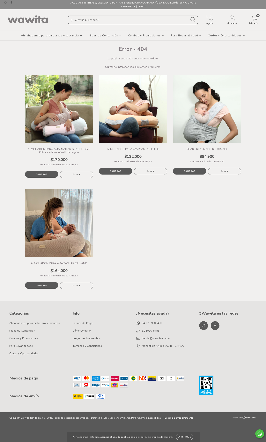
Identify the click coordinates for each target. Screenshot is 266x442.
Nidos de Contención (104, 35)
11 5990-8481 (150, 331)
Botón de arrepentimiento (179, 417)
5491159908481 (152, 323)
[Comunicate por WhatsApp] (259, 433)
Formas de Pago (82, 323)
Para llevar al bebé (185, 35)
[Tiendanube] (244, 418)
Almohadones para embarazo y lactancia (50, 35)
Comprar (41, 174)
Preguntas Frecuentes (86, 338)
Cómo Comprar (82, 331)
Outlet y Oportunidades (225, 35)
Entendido (184, 437)
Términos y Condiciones (87, 346)
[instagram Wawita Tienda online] (6, 2)
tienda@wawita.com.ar (156, 338)
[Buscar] (193, 19)
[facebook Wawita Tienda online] (11, 2)
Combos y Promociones (145, 35)
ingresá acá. (154, 417)
